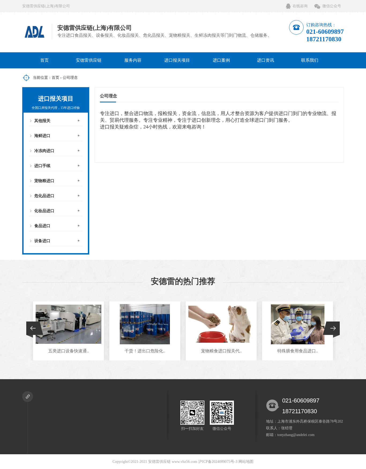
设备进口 (42, 241)
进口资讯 (265, 60)
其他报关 (42, 121)
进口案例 (221, 60)
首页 (44, 60)
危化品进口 (44, 196)
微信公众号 (331, 6)
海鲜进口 (42, 136)
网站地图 (245, 462)
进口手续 (42, 166)
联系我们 (309, 60)
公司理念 (70, 78)
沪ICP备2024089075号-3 (217, 462)
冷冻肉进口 (44, 151)
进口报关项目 (177, 60)
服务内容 (132, 60)
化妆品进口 (44, 211)
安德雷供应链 (89, 60)
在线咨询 (300, 6)
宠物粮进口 (44, 181)
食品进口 (42, 226)
